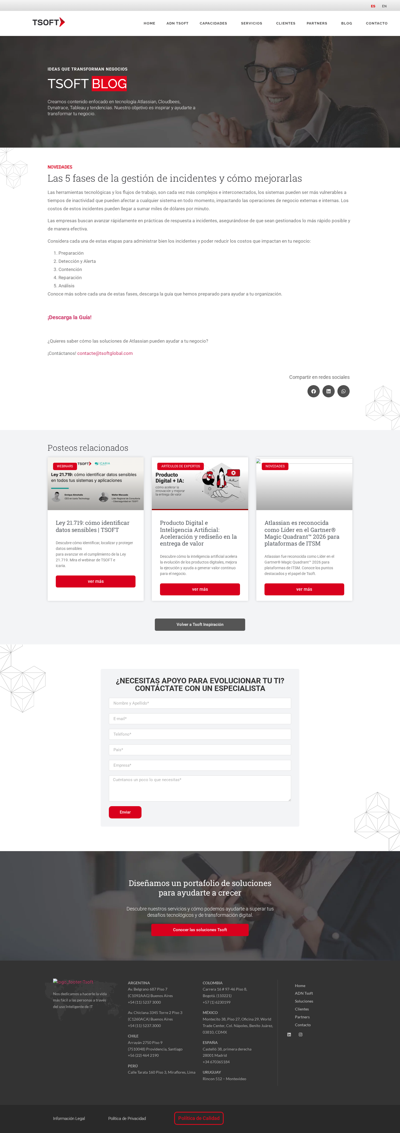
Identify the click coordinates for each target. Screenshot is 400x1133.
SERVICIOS (251, 23)
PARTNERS (317, 23)
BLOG (346, 23)
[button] (313, 391)
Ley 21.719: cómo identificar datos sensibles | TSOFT (93, 526)
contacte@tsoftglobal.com (105, 353)
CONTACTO (377, 23)
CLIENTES (286, 23)
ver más (96, 581)
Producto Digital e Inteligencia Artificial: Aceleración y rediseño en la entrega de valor (198, 533)
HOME (149, 23)
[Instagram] (300, 1034)
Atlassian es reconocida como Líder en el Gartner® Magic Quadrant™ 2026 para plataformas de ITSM (302, 533)
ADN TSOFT (178, 23)
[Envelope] (311, 1034)
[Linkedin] (289, 1034)
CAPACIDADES (213, 23)
